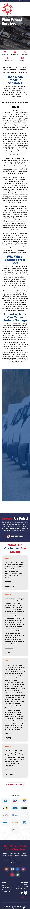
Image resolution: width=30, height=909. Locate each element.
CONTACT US (6, 891)
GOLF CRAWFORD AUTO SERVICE (14, 67)
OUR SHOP (6, 885)
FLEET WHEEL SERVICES (18, 72)
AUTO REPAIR (7, 887)
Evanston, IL (9, 581)
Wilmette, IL (9, 733)
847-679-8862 (21, 92)
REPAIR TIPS (6, 889)
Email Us (25, 897)
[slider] (8, 558)
